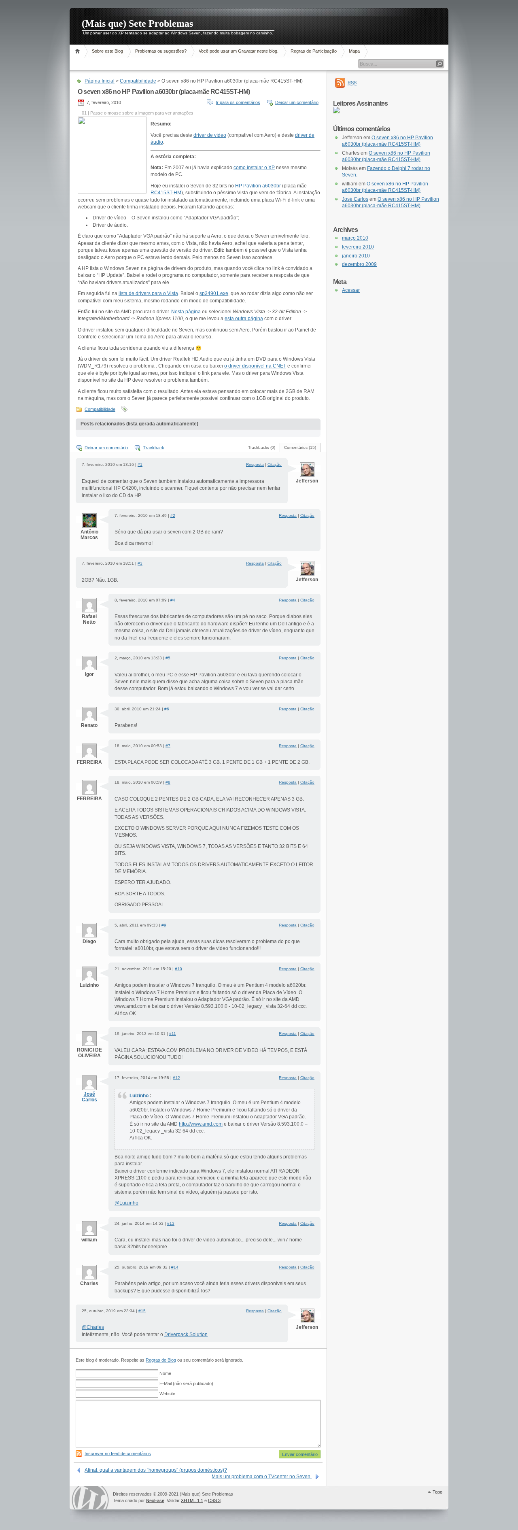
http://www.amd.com (201, 1124)
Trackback (153, 447)
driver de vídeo (209, 135)
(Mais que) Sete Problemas (137, 23)
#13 (170, 1223)
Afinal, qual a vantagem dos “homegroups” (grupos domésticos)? (156, 1470)
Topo (437, 1492)
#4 (172, 600)
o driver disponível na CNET (255, 366)
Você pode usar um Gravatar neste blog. (238, 51)
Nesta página (186, 311)
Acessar (351, 290)
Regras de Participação (314, 51)
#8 (168, 782)
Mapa (354, 51)
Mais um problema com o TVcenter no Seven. (262, 1476)
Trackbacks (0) (261, 447)
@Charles (93, 1327)
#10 (178, 969)
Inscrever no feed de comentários (118, 1453)
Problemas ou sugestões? (161, 51)
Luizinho (139, 1096)
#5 (168, 658)
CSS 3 (214, 1500)
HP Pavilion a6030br (258, 186)
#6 (166, 709)
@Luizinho (126, 1203)
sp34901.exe (214, 293)
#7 (168, 746)
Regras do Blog (161, 1360)
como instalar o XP (254, 167)
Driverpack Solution (186, 1334)
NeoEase (155, 1500)
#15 (142, 1311)
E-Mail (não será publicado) (186, 1383)
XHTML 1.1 (192, 1500)
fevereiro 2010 (358, 247)
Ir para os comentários (238, 102)
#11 (172, 1033)
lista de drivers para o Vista (148, 293)
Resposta (255, 464)
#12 (176, 1077)
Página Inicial (79, 51)
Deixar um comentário (296, 102)
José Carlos (89, 1097)
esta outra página (244, 318)
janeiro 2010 (356, 256)
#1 (140, 464)
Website (167, 1393)
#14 (174, 1267)
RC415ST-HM (166, 193)
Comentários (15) (300, 447)
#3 (140, 563)
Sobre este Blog (107, 51)
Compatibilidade (138, 81)
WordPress (90, 1497)
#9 (163, 925)
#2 (172, 515)
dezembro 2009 (359, 264)
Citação (274, 464)
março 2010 (355, 238)
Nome (165, 1373)
